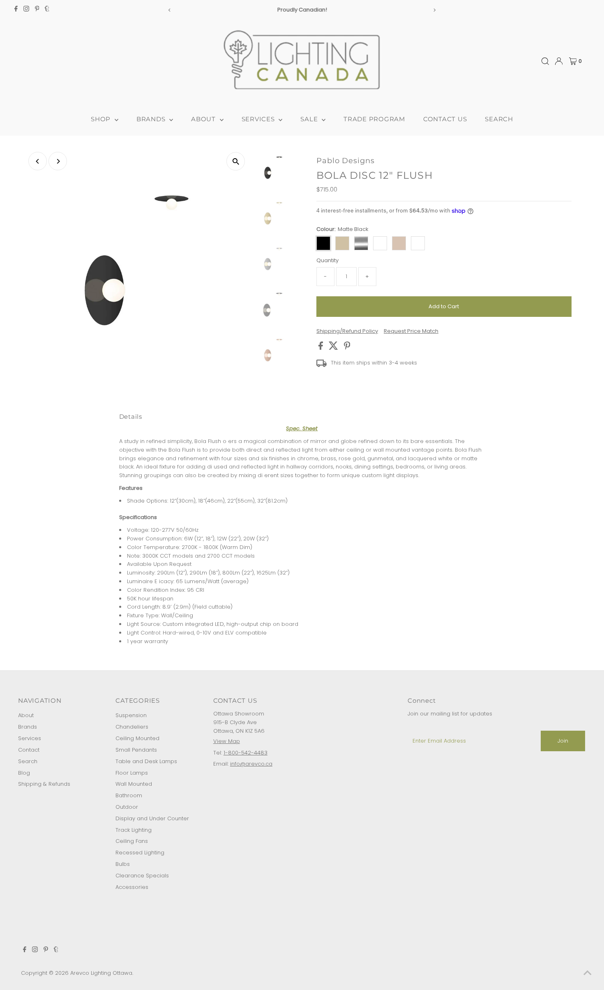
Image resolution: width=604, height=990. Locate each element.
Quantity (327, 260)
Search (27, 761)
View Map (226, 741)
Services (29, 738)
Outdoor (126, 807)
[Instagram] (26, 10)
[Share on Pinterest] (347, 348)
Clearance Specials (142, 875)
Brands (27, 727)
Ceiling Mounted (137, 738)
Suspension (131, 715)
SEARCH (499, 119)
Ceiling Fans (131, 841)
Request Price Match (411, 331)
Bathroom (128, 795)
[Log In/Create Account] (559, 61)
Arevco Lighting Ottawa (101, 973)
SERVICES (259, 119)
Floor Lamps (131, 773)
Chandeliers (131, 727)
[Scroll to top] (587, 973)
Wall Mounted (133, 784)
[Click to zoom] (235, 161)
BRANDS (151, 119)
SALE (310, 119)
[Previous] (169, 10)
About (26, 715)
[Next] (434, 10)
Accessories (131, 887)
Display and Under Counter (152, 818)
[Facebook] (16, 10)
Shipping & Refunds (44, 784)
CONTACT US (445, 119)
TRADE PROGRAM (374, 119)
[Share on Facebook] (321, 348)
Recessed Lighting (139, 852)
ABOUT (204, 119)
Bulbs (122, 864)
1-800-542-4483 (245, 753)
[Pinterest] (37, 10)
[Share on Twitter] (334, 348)
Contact (28, 750)
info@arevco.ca (251, 764)
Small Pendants (136, 750)
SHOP (102, 119)
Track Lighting (133, 830)
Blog (24, 773)
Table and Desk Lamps (146, 761)
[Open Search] (545, 61)
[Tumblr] (47, 10)
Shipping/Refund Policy (347, 331)
